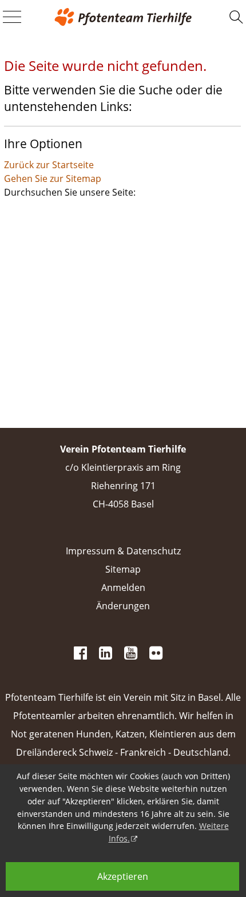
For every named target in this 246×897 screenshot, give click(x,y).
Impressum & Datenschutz (123, 551)
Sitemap (123, 569)
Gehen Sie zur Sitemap (52, 178)
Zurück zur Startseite (49, 164)
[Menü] (12, 18)
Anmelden (123, 587)
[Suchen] (236, 17)
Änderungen (123, 606)
